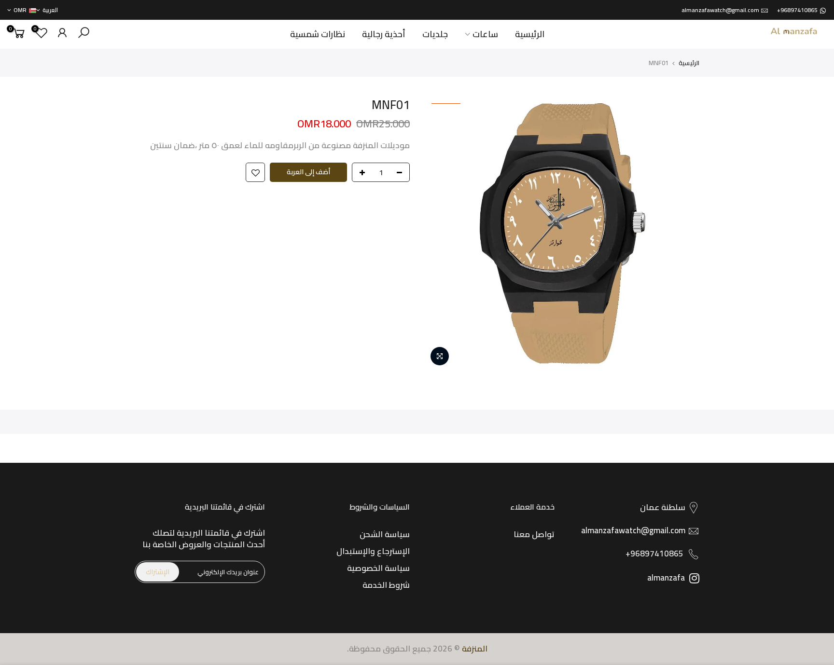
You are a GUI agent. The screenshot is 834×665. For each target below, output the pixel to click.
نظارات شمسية (317, 34)
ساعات (485, 34)
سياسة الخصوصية (378, 568)
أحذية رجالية (383, 34)
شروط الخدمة (386, 585)
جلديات (435, 34)
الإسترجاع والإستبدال (373, 551)
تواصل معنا (534, 534)
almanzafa (667, 577)
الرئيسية (529, 34)
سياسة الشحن (385, 534)
